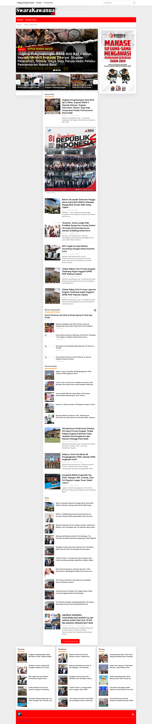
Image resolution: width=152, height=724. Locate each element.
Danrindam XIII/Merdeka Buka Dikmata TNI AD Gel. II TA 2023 (75, 347)
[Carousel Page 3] (59, 70)
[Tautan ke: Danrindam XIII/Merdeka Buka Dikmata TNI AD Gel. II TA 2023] (49, 349)
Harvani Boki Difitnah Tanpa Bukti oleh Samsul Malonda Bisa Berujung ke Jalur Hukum (73, 394)
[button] (134, 3)
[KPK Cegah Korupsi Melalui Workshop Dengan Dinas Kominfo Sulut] (72, 262)
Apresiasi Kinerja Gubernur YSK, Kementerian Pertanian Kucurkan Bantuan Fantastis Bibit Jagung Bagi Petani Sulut (75, 416)
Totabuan (65, 276)
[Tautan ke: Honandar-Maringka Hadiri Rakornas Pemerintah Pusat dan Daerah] (103, 691)
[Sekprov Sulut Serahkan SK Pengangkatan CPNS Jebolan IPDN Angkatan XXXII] (93, 469)
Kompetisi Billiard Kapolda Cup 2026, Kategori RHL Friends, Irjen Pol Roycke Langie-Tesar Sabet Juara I (78, 479)
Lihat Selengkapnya (70, 641)
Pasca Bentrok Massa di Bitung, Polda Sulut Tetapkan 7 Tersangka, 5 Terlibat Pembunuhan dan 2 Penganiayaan (76, 336)
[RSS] (133, 714)
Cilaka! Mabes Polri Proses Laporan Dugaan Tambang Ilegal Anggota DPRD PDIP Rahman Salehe (79, 292)
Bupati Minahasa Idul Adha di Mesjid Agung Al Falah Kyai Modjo (68, 316)
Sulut (63, 210)
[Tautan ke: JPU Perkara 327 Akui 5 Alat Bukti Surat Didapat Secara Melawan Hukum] (49, 583)
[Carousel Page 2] (57, 70)
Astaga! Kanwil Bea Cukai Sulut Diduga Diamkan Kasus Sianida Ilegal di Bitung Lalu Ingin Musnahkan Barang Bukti (121, 655)
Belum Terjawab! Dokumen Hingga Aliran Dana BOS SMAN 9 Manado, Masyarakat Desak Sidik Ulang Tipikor (78, 203)
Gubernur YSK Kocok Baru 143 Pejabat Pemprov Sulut (75, 404)
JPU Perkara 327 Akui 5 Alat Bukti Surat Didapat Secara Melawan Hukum (73, 581)
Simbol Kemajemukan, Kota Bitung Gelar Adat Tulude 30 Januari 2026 (120, 677)
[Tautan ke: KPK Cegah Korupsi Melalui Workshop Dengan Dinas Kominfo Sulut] (29, 82)
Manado (22, 49)
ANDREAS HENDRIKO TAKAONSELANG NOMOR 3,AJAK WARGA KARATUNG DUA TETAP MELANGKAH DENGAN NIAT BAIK (77, 619)
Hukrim (64, 441)
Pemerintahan (66, 462)
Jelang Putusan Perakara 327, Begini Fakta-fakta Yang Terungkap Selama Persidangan (74, 592)
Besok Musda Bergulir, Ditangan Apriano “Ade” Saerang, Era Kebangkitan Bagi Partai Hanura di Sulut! (74, 570)
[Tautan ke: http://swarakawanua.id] (95, 310)
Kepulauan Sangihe (68, 625)
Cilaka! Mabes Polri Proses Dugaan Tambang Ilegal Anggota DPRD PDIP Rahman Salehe (56, 86)
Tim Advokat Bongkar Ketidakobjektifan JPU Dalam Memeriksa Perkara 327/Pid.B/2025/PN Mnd (75, 603)
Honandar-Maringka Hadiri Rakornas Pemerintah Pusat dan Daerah (122, 688)
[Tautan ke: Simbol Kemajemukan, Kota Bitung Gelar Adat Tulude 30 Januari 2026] (103, 680)
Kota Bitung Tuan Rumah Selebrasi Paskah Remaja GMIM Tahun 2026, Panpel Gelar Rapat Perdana (122, 699)
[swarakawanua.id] (35, 11)
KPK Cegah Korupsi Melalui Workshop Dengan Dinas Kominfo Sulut (29, 86)
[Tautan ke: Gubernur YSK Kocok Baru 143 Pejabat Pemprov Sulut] (49, 408)
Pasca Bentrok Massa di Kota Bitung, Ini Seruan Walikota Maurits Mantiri (73, 358)
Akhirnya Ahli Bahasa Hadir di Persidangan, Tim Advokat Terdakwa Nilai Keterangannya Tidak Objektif (76, 537)
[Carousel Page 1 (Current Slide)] (54, 70)
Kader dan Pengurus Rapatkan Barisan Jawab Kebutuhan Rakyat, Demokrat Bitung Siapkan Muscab (121, 666)
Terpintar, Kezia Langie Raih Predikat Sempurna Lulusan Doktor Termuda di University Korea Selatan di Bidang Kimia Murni (79, 227)
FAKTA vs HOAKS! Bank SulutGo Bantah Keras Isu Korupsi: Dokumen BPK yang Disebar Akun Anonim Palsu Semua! (74, 515)
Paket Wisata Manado (25, 721)
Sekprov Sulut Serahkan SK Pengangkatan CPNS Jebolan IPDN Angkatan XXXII (73, 372)
